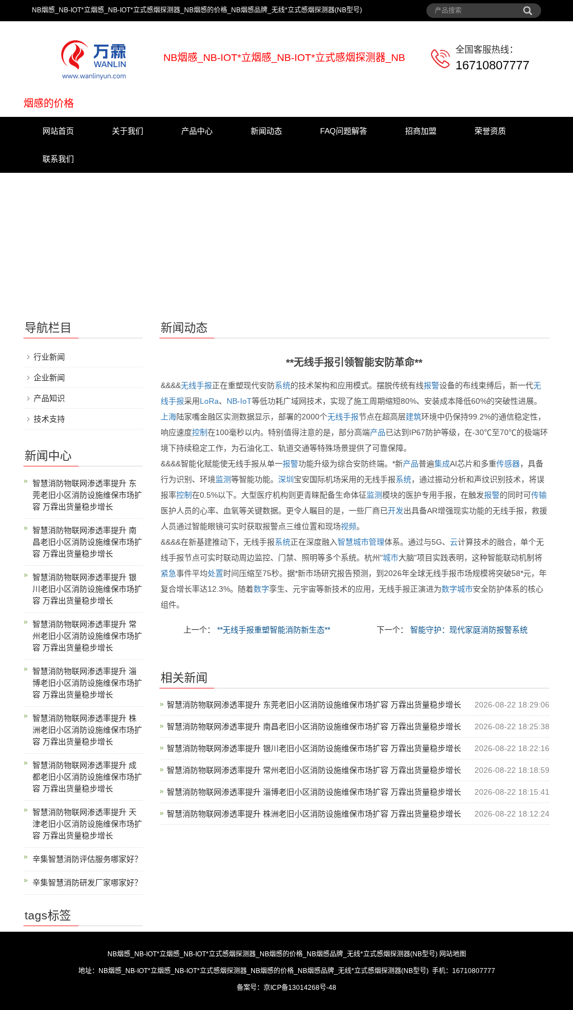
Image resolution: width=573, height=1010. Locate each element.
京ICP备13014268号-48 (300, 988)
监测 (223, 479)
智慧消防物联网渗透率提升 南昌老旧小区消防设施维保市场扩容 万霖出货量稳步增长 (314, 726)
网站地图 (452, 954)
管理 (376, 541)
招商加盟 (420, 130)
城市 (361, 541)
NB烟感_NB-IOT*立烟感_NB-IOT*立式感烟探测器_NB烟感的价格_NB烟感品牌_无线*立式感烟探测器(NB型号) (272, 954)
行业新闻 (49, 356)
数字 (261, 588)
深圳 (286, 479)
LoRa (209, 401)
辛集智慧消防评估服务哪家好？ (87, 859)
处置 (215, 573)
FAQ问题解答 (343, 130)
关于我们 (127, 130)
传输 (539, 494)
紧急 (168, 573)
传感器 (508, 463)
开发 (395, 510)
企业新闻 (49, 377)
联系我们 (58, 158)
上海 (168, 416)
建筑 (413, 416)
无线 (188, 385)
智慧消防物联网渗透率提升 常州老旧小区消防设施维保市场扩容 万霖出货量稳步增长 (314, 770)
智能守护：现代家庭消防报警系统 (468, 629)
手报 (204, 385)
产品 (378, 432)
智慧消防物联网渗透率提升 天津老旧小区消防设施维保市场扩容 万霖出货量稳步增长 (87, 824)
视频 (348, 526)
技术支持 (49, 418)
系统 (282, 385)
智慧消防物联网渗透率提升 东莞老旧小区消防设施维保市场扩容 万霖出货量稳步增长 (314, 704)
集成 (442, 463)
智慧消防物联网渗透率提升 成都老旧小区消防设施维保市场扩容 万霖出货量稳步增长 (87, 777)
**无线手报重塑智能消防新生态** (272, 629)
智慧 (345, 541)
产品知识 (49, 398)
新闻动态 (266, 130)
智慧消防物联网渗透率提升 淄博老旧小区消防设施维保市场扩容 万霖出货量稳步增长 (314, 791)
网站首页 (58, 130)
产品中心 (197, 130)
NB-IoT (239, 401)
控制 (200, 432)
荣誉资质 (490, 130)
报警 (431, 385)
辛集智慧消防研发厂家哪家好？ (87, 882)
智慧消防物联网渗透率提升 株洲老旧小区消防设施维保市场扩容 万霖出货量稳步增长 (314, 813)
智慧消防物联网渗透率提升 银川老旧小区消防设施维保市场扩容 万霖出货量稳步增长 (314, 748)
